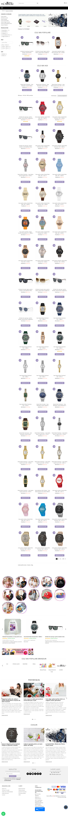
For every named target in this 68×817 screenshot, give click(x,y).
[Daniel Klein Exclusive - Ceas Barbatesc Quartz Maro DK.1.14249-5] (25, 424)
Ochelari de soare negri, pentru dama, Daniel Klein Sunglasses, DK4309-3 (42, 52)
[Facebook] (28, 774)
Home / (3, 10)
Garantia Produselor (22, 791)
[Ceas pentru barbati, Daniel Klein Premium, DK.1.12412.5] (59, 539)
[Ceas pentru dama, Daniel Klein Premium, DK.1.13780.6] (42, 136)
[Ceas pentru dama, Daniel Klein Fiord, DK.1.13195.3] (25, 251)
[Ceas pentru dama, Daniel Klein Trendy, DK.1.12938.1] (42, 223)
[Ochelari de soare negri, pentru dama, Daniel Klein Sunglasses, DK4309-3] (42, 43)
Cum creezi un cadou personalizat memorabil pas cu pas (33, 699)
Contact (3, 794)
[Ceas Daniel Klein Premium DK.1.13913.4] (59, 366)
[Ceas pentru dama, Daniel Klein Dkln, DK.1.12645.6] (25, 194)
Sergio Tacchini (5, 36)
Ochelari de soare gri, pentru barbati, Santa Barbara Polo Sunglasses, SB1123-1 (25, 146)
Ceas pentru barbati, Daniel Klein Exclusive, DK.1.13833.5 (59, 146)
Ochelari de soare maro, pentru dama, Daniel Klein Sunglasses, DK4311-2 (42, 290)
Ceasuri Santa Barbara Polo (6, 23)
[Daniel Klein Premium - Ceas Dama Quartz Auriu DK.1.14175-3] (58, 76)
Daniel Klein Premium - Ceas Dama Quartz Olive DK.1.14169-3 (25, 491)
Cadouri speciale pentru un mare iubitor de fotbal (33, 744)
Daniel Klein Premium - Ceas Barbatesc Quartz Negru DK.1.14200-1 (42, 85)
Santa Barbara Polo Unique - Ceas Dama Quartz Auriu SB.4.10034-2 (42, 491)
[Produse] (2, 8)
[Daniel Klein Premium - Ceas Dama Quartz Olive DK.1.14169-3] (25, 481)
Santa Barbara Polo (6, 34)
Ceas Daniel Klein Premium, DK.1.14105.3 (25, 405)
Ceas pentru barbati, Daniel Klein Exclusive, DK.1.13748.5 (58, 52)
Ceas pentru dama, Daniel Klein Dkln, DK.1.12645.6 (25, 203)
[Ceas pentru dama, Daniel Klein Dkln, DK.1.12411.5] (42, 510)
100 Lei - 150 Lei (5, 46)
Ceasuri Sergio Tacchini (5, 22)
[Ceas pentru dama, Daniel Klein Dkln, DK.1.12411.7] (42, 165)
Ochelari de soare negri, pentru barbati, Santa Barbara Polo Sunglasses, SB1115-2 (25, 290)
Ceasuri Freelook (4, 25)
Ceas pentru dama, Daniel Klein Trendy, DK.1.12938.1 (42, 232)
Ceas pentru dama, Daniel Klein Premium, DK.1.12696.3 (42, 203)
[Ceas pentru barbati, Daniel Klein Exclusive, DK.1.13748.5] (58, 43)
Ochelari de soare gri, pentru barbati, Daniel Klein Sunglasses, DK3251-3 (25, 318)
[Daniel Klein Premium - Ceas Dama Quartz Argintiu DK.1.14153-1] (42, 424)
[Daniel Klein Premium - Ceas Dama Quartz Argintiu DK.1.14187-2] (25, 165)
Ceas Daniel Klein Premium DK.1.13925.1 (42, 376)
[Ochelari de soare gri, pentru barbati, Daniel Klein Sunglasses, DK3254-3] (59, 280)
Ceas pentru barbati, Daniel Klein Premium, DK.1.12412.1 (59, 519)
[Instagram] (40, 774)
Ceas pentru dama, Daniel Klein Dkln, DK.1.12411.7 (42, 175)
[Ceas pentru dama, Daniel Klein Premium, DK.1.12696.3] (42, 194)
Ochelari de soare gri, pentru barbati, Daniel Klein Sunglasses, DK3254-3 (59, 290)
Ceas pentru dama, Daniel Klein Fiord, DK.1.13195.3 (25, 261)
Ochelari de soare (4, 17)
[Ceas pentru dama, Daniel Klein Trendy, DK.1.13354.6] (42, 251)
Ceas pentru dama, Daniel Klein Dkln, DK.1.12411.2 (59, 491)
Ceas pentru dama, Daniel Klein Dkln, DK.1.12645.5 (59, 175)
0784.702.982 (56, 772)
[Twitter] (35, 774)
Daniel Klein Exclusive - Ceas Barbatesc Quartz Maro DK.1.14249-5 (25, 433)
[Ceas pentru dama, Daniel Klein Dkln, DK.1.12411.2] (59, 481)
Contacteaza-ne (40, 809)
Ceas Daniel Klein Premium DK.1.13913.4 (59, 376)
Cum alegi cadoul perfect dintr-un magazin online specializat (55, 699)
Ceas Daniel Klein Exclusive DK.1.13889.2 (25, 347)
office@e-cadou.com (56, 774)
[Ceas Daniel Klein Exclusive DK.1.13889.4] (59, 309)
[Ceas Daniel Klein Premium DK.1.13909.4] (42, 309)
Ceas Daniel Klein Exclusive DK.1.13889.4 (59, 318)
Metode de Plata (22, 788)
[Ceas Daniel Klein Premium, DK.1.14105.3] (25, 395)
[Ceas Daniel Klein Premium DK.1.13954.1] (25, 366)
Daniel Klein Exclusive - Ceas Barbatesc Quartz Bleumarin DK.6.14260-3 (59, 405)
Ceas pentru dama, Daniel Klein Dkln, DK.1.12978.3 (59, 232)
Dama (3, 55)
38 (63, 558)
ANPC (20, 794)
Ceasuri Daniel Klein (5, 20)
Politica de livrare (5, 793)
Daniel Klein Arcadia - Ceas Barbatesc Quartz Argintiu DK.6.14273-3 (43, 405)
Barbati (3, 54)
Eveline (61, 669)
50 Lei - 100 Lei (5, 45)
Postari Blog (34, 680)
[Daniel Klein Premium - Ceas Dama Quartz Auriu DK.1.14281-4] (59, 452)
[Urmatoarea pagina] (65, 559)
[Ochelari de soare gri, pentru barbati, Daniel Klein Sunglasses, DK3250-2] (27, 43)
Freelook (4, 33)
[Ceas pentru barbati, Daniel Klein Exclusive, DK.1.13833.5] (59, 136)
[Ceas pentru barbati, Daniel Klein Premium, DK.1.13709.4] (59, 251)
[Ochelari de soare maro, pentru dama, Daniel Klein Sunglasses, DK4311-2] (42, 280)
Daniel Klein (4, 30)
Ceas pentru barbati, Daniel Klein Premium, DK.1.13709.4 (59, 261)
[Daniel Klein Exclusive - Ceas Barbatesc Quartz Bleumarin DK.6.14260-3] (59, 395)
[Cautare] (37, 3)
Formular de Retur (22, 793)
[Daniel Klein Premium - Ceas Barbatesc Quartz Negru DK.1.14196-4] (27, 76)
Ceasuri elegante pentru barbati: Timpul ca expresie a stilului (11, 744)
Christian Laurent (7, 664)
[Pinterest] (30, 774)
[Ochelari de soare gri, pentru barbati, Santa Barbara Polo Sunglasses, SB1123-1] (25, 136)
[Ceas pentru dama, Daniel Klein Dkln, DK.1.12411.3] (25, 510)
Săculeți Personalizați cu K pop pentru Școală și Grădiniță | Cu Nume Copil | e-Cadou (21, 636)
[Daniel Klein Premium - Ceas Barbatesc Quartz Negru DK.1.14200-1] (42, 76)
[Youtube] (33, 774)
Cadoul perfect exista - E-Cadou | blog (25, 565)
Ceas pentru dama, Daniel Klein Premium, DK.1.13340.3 (59, 117)
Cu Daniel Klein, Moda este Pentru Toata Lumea (55, 744)
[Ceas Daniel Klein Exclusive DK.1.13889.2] (25, 337)
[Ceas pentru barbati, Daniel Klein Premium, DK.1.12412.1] (59, 510)
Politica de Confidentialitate (7, 791)
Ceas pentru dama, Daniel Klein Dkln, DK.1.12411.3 (25, 519)
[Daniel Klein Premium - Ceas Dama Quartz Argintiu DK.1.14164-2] (59, 424)
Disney (25, 664)
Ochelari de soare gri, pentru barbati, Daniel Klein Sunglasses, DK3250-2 (26, 52)
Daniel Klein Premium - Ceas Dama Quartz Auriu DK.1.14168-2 (25, 462)
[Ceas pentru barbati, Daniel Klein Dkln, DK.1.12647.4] (42, 108)
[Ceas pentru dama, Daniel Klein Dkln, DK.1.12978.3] (59, 223)
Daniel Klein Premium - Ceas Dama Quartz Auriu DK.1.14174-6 (42, 462)
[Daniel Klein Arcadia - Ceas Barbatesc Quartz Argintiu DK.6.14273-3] (42, 395)
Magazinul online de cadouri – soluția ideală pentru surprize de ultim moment (11, 700)
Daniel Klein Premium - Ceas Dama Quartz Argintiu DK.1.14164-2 (59, 433)
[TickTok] (38, 774)
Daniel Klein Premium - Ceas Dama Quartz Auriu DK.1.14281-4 (59, 462)
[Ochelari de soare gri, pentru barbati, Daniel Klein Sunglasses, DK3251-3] (25, 309)
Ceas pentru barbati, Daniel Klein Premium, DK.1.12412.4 (42, 548)
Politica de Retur (22, 790)
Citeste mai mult (5, 715)
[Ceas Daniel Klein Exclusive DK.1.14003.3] (59, 337)
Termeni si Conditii (5, 790)
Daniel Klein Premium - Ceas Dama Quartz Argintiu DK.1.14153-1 (42, 433)
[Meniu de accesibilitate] (66, 807)
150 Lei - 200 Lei (5, 48)
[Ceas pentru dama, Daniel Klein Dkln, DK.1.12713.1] (59, 194)
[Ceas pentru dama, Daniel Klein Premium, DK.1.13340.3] (59, 108)
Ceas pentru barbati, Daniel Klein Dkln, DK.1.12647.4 (42, 117)
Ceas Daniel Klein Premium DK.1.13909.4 (42, 318)
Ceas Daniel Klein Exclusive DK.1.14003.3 (59, 347)
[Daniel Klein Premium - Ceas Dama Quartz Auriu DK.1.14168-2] (25, 452)
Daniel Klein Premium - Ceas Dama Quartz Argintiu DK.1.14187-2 (25, 175)
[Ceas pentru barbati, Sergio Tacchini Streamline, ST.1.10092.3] (25, 223)
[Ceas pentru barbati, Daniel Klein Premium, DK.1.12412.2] (25, 539)
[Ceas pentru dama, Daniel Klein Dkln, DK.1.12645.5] (59, 165)
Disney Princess (34, 669)
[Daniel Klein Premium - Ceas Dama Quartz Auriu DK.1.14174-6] (42, 452)
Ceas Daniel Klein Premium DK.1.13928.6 (42, 347)
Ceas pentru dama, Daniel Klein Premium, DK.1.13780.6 (42, 146)
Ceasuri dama (3, 16)
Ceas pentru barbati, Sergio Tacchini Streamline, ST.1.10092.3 (25, 232)
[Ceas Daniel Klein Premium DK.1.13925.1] (42, 366)
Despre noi (4, 788)
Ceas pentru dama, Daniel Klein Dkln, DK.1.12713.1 (59, 203)
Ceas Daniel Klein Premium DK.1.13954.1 (25, 376)
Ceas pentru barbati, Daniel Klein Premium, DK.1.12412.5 (59, 548)
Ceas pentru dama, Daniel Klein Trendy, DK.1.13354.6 (42, 261)
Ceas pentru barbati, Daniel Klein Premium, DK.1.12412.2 (25, 548)
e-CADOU (52, 669)
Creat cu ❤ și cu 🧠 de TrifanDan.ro (53, 796)
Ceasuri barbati (4, 19)
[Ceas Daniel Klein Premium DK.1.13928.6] (42, 337)
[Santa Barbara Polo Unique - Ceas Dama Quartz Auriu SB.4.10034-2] (42, 481)
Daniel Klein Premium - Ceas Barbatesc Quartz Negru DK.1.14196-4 (27, 85)
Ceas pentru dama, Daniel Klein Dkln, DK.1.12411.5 (42, 519)
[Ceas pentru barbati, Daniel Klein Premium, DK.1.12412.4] (42, 539)
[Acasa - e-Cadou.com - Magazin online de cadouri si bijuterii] (7, 3)
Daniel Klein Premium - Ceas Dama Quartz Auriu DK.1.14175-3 (58, 85)
